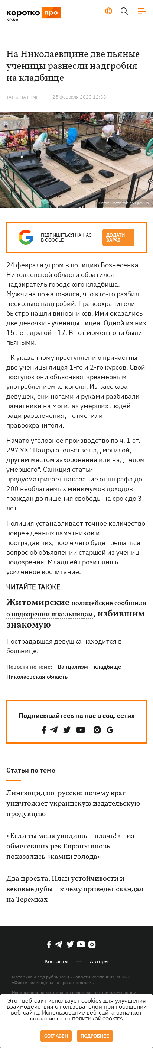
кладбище (107, 666)
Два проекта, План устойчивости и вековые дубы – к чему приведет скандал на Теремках (74, 889)
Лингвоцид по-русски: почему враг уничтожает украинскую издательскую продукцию (73, 803)
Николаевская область (37, 676)
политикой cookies (97, 1018)
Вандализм (73, 666)
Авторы (99, 961)
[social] (44, 730)
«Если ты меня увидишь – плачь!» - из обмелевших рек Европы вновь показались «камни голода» (70, 846)
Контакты (56, 961)
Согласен (56, 1036)
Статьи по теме (30, 770)
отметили (87, 415)
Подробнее (95, 1036)
